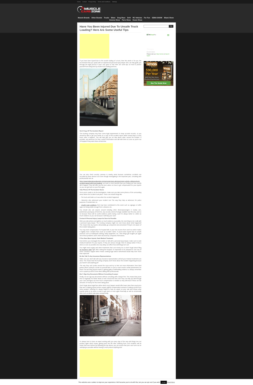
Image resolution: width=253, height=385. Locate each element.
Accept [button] (164, 382)
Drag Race (121, 18)
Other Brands (96, 18)
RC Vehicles (137, 18)
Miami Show (169, 18)
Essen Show (137, 20)
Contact (84, 1)
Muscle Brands (84, 18)
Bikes (113, 18)
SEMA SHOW (157, 18)
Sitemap (114, 1)
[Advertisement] (94, 46)
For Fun (147, 18)
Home (79, 1)
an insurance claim (86, 250)
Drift (129, 18)
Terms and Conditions (104, 1)
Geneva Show (114, 20)
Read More (171, 382)
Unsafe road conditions (89, 205)
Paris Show (126, 20)
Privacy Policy (92, 1)
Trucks (106, 18)
